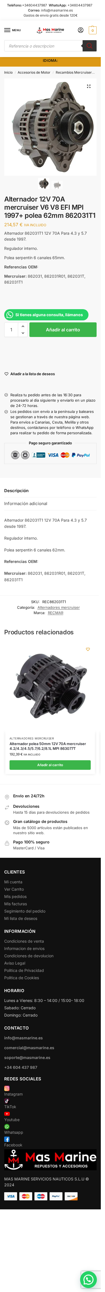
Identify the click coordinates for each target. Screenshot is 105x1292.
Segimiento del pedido (24, 911)
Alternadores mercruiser (59, 607)
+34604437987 (34, 5)
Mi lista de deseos (20, 918)
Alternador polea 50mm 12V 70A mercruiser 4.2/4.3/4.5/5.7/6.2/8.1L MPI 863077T (48, 746)
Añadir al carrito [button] (50, 765)
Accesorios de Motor (34, 72)
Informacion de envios (24, 948)
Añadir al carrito (63, 329)
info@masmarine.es (57, 10)
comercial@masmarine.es (29, 1047)
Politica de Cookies (21, 977)
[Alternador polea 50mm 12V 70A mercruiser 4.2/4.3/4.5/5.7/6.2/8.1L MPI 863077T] (50, 687)
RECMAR (55, 612)
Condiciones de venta (24, 941)
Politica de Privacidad (24, 970)
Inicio (8, 72)
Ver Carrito (14, 889)
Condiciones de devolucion (28, 955)
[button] (92, 30)
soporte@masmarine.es (27, 1057)
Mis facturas (15, 903)
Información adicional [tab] (25, 503)
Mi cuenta (13, 881)
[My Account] (80, 30)
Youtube (12, 1119)
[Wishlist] (88, 649)
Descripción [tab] (16, 490)
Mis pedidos (15, 896)
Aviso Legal (14, 963)
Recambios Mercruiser (74, 72)
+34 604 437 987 (20, 1067)
